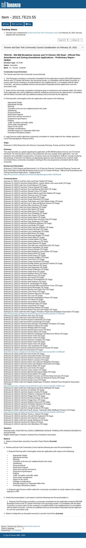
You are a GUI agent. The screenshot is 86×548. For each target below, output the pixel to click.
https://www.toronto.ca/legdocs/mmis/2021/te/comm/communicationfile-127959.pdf (34, 314)
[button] (27, 24)
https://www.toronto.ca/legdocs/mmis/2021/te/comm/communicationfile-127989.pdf (34, 352)
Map (29, 24)
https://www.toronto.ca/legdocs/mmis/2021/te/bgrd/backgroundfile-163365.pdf (32, 174)
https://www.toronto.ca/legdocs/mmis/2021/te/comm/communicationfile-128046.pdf (34, 412)
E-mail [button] (18, 24)
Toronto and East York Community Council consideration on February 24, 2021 (40, 47)
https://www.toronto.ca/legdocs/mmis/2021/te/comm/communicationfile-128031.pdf (34, 386)
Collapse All (75, 40)
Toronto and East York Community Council (43, 33)
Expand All (62, 40)
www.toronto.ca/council (31, 526)
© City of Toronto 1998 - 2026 (14, 535)
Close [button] (6, 24)
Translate (17, 530)
